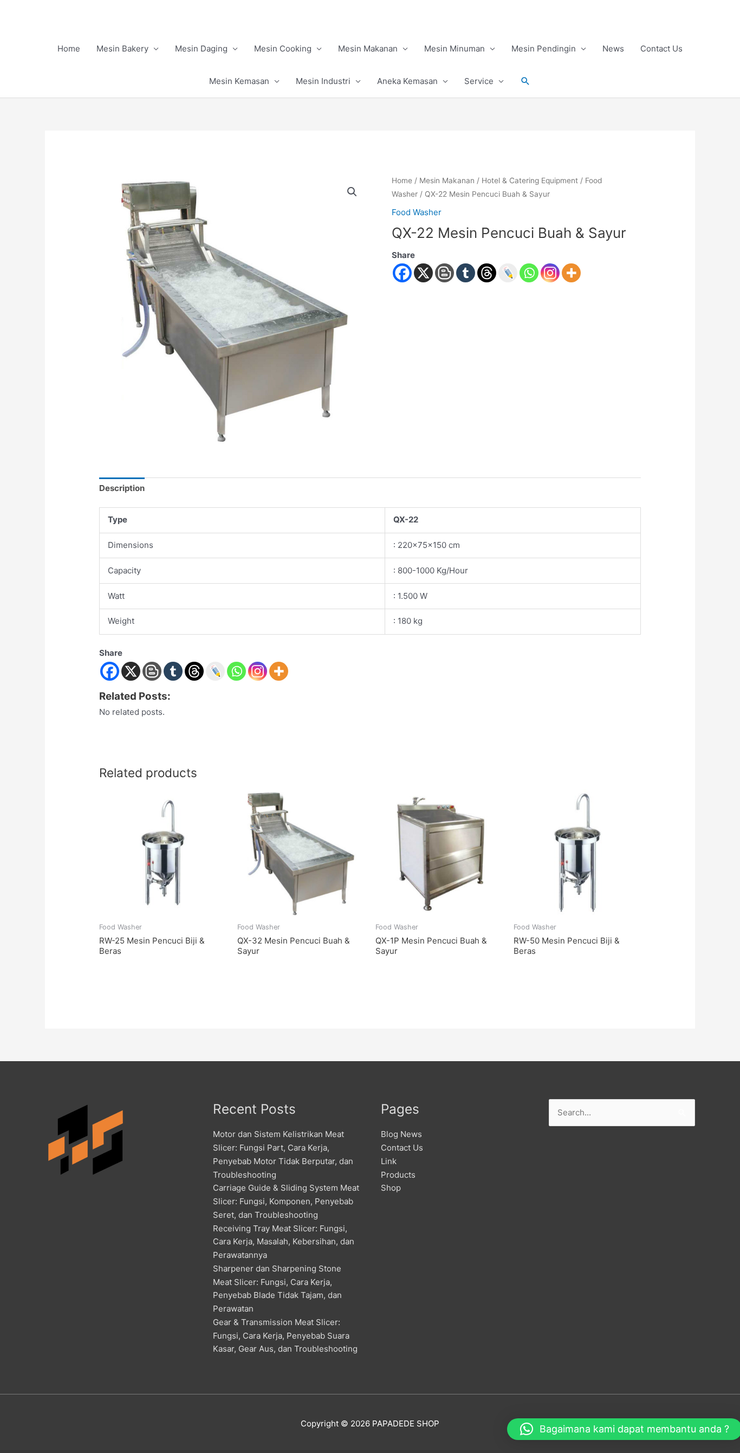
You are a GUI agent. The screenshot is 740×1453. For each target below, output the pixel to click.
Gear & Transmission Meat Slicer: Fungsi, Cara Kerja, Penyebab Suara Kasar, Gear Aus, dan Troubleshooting (285, 1335)
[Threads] (486, 272)
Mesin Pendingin (543, 48)
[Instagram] (550, 272)
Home (68, 48)
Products (398, 1175)
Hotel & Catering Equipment (530, 180)
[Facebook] (402, 272)
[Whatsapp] (529, 272)
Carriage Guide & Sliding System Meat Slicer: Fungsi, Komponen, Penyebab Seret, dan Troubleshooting (286, 1201)
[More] (571, 272)
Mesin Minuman (454, 48)
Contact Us (661, 48)
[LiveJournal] (507, 272)
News (613, 48)
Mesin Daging (201, 48)
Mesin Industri (323, 81)
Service (479, 81)
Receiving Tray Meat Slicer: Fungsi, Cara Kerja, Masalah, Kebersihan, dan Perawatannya (283, 1242)
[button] (525, 81)
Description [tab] (122, 488)
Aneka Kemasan (407, 81)
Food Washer (417, 212)
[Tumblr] (465, 272)
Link (389, 1161)
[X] (423, 272)
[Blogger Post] (444, 272)
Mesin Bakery (122, 48)
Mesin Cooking (282, 48)
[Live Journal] (215, 671)
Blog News (401, 1134)
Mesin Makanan (368, 48)
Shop (391, 1188)
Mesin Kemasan (239, 81)
